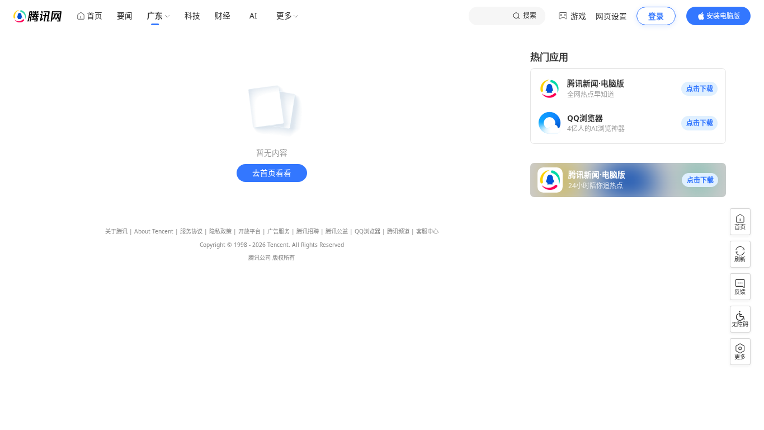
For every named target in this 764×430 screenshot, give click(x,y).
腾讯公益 (337, 231)
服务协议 (191, 231)
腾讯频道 (398, 231)
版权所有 (283, 257)
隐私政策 (220, 231)
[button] (699, 89)
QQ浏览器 (367, 231)
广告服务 (278, 231)
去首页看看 (271, 172)
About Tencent (153, 231)
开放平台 (249, 231)
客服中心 (427, 231)
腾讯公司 (259, 257)
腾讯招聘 (307, 231)
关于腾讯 (116, 231)
